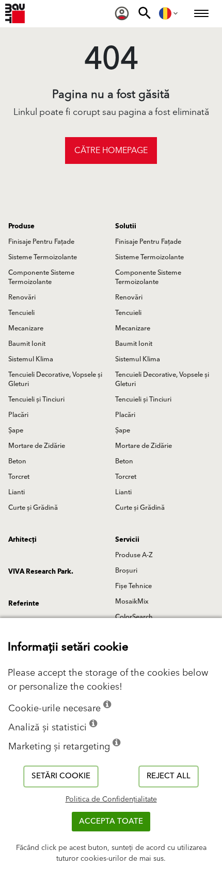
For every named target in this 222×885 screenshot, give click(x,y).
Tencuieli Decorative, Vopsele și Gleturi (55, 379)
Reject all (169, 776)
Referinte (23, 603)
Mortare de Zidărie (36, 446)
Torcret (18, 476)
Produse (21, 226)
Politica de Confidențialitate (111, 799)
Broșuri (126, 570)
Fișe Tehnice (133, 586)
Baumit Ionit (26, 343)
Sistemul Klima (30, 359)
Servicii (127, 539)
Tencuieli (21, 313)
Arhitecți (22, 539)
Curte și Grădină (33, 507)
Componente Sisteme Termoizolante (41, 277)
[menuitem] (121, 13)
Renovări (22, 297)
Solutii (125, 226)
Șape (15, 430)
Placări (18, 415)
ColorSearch (134, 617)
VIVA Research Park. (40, 571)
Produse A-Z (134, 555)
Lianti (16, 492)
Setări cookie (60, 776)
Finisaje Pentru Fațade (41, 241)
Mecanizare (25, 328)
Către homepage (111, 150)
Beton (17, 461)
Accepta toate (111, 821)
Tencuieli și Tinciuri (36, 399)
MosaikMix (132, 601)
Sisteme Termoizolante (42, 257)
